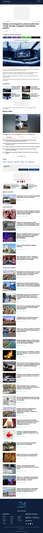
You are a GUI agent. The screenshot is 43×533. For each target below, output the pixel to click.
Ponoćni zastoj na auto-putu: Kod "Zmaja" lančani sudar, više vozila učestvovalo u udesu (35, 88)
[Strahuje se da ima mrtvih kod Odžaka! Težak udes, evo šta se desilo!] (9, 199)
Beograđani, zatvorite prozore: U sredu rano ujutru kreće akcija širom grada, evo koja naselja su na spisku (28, 273)
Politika (14, 3)
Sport (17, 3)
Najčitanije (21, 137)
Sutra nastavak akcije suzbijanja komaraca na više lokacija (26, 443)
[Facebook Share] (7, 37)
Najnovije (4, 3)
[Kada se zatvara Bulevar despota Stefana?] (9, 248)
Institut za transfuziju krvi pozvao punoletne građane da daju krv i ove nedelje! (27, 433)
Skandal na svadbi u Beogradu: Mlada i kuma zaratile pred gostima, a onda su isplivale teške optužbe (28, 212)
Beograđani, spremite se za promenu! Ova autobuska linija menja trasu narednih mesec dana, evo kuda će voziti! (28, 296)
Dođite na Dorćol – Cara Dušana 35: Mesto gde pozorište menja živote (27, 455)
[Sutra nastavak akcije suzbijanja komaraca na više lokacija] (9, 446)
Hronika (26, 3)
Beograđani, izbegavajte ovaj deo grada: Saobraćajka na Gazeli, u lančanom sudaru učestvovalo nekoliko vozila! (16, 95)
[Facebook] (18, 182)
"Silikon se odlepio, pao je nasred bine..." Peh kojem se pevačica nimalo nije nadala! (22, 146)
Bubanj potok (31, 162)
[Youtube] (24, 182)
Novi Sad (19, 522)
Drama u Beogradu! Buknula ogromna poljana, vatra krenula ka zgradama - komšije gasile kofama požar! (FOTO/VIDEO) (28, 236)
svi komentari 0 (23, 169)
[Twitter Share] (35, 37)
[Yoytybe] (30, 524)
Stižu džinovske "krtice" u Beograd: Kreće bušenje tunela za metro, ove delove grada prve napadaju (27, 258)
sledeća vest (31, 184)
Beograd (8, 21)
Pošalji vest (22, 527)
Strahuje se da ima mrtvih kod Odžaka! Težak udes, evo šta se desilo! (28, 196)
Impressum (13, 527)
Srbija (11, 523)
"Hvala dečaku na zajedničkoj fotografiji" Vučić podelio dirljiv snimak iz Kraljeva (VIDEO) (21, 153)
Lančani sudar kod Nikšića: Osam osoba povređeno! (33, 186)
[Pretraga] (37, 1)
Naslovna (4, 21)
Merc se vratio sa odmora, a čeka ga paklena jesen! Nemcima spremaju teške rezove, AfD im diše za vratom (22, 144)
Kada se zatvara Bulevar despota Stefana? (26, 246)
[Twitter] (22, 182)
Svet (24, 3)
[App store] (28, 517)
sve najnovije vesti (21, 156)
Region (30, 188)
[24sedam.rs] (6, 1)
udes (26, 162)
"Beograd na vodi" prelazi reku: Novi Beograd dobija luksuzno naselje (27, 318)
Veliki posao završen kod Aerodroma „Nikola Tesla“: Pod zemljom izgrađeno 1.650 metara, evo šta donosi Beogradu (28, 285)
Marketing (18, 527)
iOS (11, 134)
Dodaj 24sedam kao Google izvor (22, 40)
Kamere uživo (9, 3)
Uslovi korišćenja (36, 527)
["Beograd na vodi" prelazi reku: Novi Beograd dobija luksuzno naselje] (9, 321)
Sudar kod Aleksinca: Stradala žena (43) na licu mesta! (15, 186)
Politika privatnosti (28, 527)
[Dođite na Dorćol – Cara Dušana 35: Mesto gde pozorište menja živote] (9, 458)
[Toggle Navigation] (39, 1)
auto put (22, 162)
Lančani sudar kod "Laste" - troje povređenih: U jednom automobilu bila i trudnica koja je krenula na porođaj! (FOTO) (35, 95)
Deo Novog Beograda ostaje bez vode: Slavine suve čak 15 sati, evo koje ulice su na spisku (28, 399)
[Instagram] (20, 182)
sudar (4, 162)
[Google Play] (36, 517)
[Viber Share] (16, 37)
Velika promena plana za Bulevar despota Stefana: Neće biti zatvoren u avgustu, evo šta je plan (28, 387)
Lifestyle (34, 3)
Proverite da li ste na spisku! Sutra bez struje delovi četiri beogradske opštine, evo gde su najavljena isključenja (28, 364)
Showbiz (20, 3)
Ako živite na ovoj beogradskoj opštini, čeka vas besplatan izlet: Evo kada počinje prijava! (28, 307)
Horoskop (20, 520)
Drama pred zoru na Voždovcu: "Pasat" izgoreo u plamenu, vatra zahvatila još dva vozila (28, 353)
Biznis (38, 3)
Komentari (34, 137)
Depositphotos (21, 528)
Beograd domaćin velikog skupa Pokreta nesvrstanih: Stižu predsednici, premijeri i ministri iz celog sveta (27, 411)
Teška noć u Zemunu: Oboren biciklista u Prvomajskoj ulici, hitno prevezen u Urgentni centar (28, 330)
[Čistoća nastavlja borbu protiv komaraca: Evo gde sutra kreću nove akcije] (9, 469)
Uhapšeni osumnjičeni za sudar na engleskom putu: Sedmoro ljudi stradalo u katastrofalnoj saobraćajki (21, 150)
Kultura (11, 521)
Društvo (30, 3)
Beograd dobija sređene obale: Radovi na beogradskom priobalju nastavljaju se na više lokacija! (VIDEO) (28, 342)
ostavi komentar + (34, 169)
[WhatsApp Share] (26, 37)
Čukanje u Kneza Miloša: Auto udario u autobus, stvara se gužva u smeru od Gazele (28, 376)
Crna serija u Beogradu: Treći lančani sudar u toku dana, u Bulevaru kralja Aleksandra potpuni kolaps (16, 88)
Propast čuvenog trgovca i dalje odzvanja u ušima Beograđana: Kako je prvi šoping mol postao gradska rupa (28, 224)
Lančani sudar (6, 69)
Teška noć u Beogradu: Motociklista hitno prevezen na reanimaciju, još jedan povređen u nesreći (27, 479)
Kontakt (9, 527)
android (15, 134)
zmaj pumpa (16, 162)
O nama (5, 527)
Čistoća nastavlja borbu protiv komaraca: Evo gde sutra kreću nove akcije (27, 467)
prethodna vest (14, 184)
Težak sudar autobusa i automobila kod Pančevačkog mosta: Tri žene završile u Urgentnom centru (27, 490)
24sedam (25, 134)
